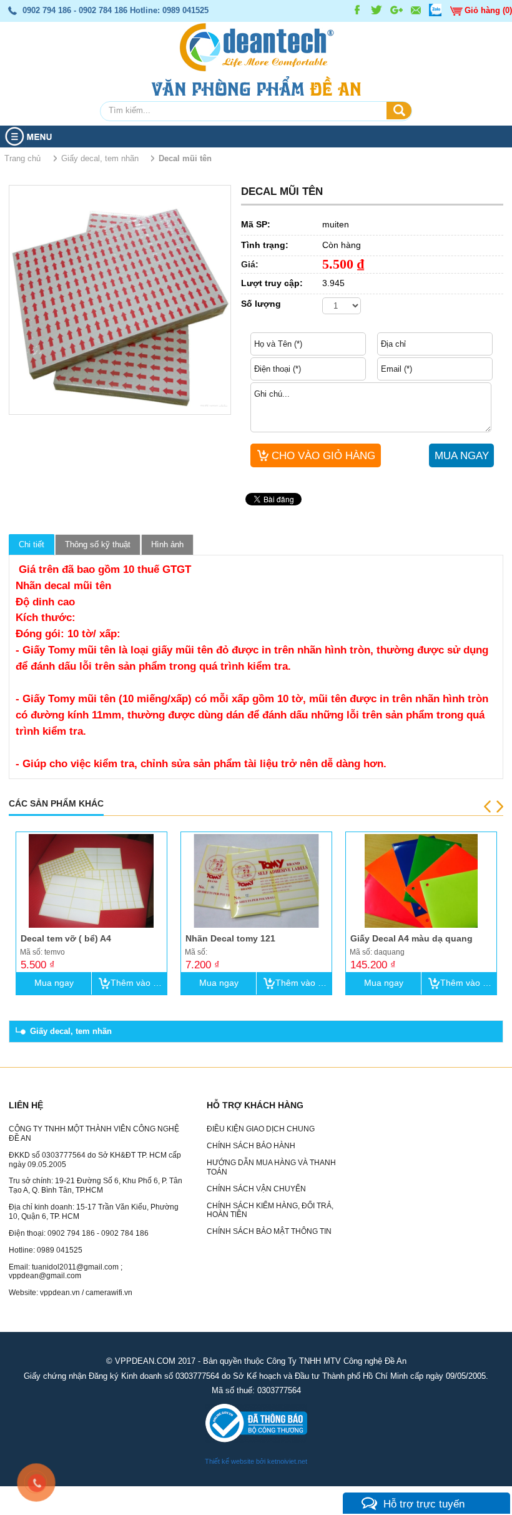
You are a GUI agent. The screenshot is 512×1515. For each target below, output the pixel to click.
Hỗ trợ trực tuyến (424, 1504)
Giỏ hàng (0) (488, 10)
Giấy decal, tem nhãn (71, 1031)
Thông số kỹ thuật (97, 544)
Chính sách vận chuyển (256, 1189)
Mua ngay (54, 983)
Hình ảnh (167, 544)
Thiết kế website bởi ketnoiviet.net (256, 1461)
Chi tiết (31, 544)
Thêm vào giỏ (138, 983)
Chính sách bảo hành (251, 1145)
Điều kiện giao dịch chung (261, 1129)
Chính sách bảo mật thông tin (269, 1231)
